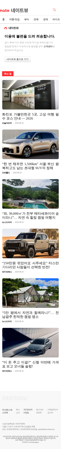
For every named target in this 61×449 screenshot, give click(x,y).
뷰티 (26, 19)
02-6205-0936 (11, 429)
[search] (55, 9)
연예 (36, 19)
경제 (45, 19)
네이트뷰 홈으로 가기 (17, 59)
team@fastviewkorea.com (46, 429)
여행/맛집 (14, 19)
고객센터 (48, 46)
